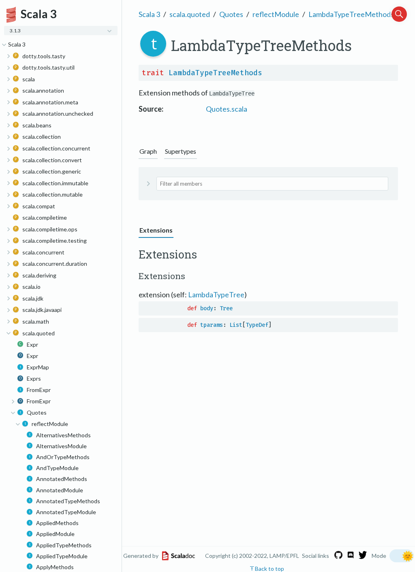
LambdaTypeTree (216, 294)
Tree (226, 308)
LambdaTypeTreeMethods (351, 14)
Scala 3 (149, 14)
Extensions (156, 230)
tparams (211, 325)
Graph (148, 151)
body (206, 308)
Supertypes (180, 151)
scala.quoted (189, 14)
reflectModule (275, 14)
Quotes (231, 14)
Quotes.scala (226, 108)
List (235, 325)
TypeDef (257, 325)
